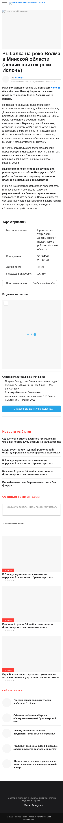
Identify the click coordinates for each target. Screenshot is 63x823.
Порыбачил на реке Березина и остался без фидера (29, 484)
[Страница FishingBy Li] (57, 816)
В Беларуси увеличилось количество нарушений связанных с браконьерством (27, 462)
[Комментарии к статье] (59, 77)
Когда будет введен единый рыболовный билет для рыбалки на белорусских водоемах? (31, 451)
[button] (31, 805)
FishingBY (19, 77)
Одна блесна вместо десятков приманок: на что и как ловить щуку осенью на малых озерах (31, 440)
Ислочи (55, 87)
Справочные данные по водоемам (33, 408)
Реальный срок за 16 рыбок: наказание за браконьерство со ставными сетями (28, 473)
